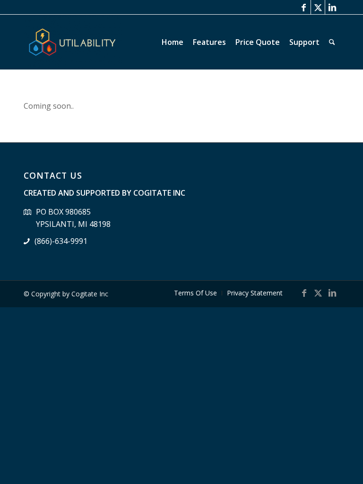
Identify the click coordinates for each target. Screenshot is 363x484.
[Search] (332, 42)
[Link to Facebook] (304, 7)
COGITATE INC (159, 193)
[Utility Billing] (73, 42)
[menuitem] (172, 42)
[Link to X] (318, 7)
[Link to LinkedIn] (332, 7)
